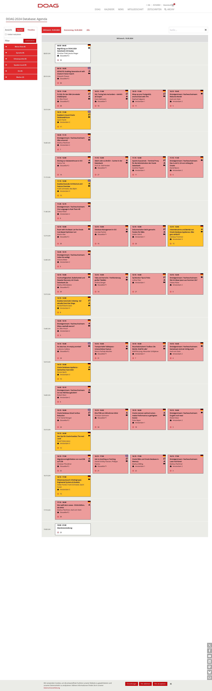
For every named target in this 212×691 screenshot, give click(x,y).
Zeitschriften (154, 9)
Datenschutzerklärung (52, 688)
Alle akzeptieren (160, 684)
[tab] (20, 47)
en (149, 5)
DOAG (97, 9)
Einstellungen (131, 684)
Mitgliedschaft (136, 9)
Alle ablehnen (145, 684)
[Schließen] (170, 683)
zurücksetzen (30, 41)
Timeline (31, 30)
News (121, 9)
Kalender (109, 9)
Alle (88, 30)
